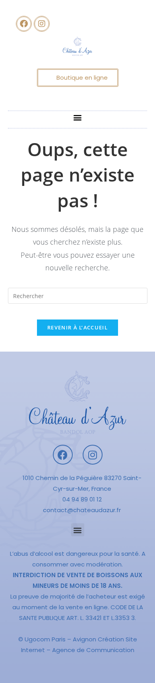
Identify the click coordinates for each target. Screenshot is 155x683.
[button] (77, 117)
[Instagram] (42, 24)
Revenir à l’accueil (77, 327)
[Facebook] (24, 24)
